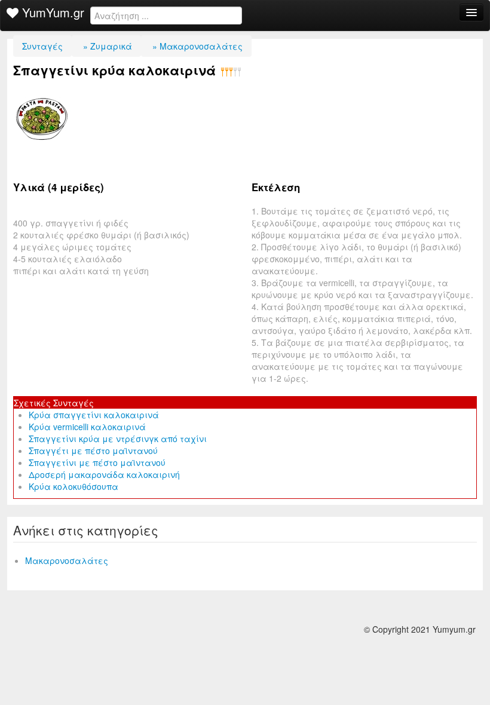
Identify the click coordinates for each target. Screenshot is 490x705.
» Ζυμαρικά (106, 46)
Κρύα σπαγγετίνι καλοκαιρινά (94, 415)
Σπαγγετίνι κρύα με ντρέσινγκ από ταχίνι (118, 439)
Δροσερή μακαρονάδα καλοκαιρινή (104, 474)
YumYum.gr (51, 12)
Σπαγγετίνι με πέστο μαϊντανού (97, 462)
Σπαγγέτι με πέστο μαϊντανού (93, 450)
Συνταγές (42, 46)
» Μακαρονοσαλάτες (196, 46)
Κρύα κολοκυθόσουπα (73, 486)
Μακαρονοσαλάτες (66, 560)
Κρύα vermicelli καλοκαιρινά (87, 427)
